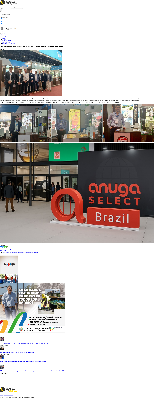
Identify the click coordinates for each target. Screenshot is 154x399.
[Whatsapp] (5, 247)
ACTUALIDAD (3, 250)
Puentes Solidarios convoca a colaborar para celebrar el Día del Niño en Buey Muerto (24, 343)
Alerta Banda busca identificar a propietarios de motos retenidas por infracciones (23, 361)
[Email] (7, 247)
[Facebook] (1, 247)
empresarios (12, 249)
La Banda (10, 395)
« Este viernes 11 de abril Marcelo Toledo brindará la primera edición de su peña (20, 252)
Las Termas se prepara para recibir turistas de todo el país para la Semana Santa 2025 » (22, 254)
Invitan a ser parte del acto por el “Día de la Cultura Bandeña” (17, 352)
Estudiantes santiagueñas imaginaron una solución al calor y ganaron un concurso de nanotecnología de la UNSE (32, 371)
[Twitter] (3, 247)
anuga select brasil (4, 249)
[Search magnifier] (1, 10)
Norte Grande (18, 249)
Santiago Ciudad (4, 395)
